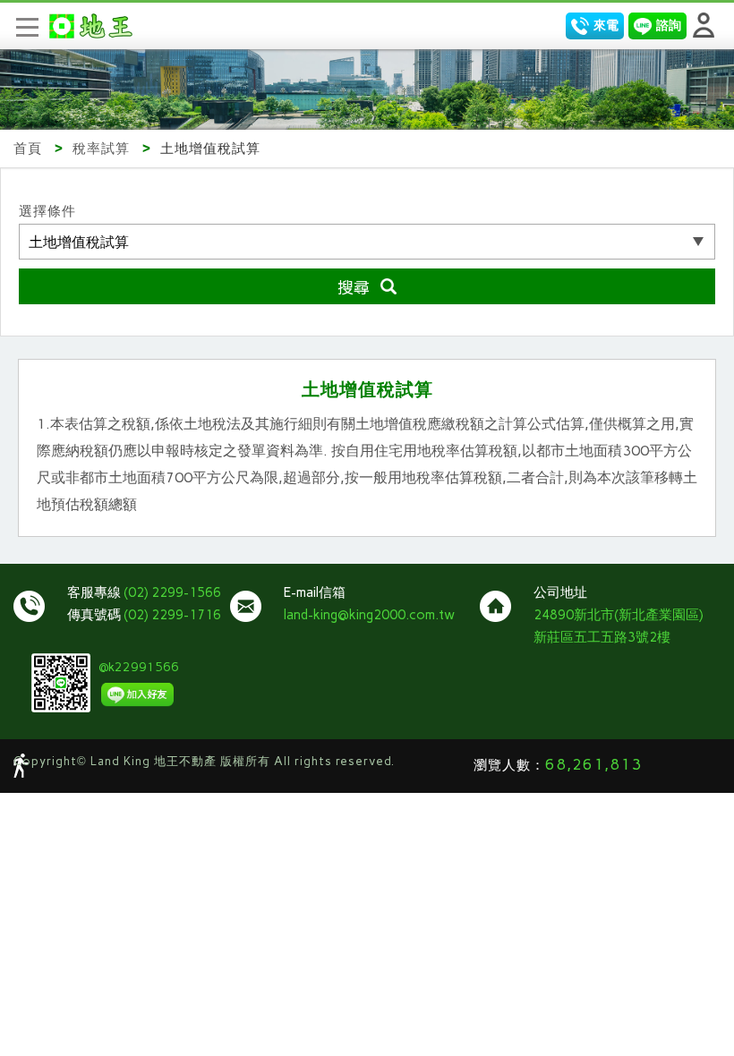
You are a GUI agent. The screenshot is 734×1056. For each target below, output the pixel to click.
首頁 (27, 149)
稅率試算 (101, 149)
